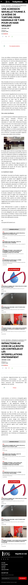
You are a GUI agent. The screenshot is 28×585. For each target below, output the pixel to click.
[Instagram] (3, 559)
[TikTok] (5, 559)
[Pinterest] (9, 36)
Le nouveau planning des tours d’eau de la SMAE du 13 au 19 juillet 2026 (13, 234)
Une (8, 28)
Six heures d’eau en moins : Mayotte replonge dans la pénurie (11, 242)
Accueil (3, 5)
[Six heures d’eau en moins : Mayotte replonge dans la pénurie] (14, 298)
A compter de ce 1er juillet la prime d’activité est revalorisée (11, 260)
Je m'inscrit (22, 578)
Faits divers (8, 5)
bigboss (6, 33)
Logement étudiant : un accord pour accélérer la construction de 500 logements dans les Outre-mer (12, 251)
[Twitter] (5, 36)
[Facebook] (2, 36)
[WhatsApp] (12, 36)
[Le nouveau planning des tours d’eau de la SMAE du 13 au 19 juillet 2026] (14, 277)
